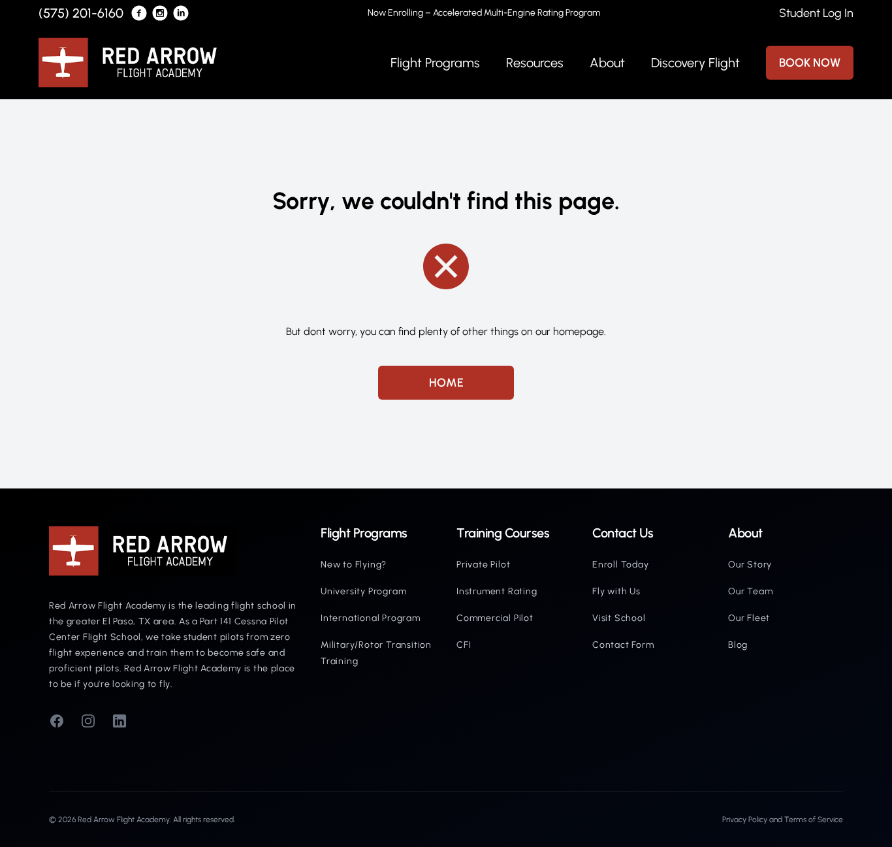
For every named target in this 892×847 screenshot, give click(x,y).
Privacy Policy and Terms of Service (782, 819)
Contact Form (623, 644)
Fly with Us (616, 591)
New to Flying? (354, 564)
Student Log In (816, 13)
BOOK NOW (809, 63)
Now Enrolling (484, 12)
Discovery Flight (695, 63)
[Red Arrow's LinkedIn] (181, 13)
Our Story (750, 564)
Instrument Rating (496, 591)
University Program (363, 591)
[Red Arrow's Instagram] (160, 13)
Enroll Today (620, 564)
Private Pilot (483, 564)
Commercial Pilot (495, 618)
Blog (738, 644)
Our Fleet (749, 618)
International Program (371, 618)
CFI (463, 644)
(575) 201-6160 (81, 13)
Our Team (750, 591)
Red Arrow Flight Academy (124, 819)
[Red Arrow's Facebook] (139, 13)
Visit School (619, 618)
